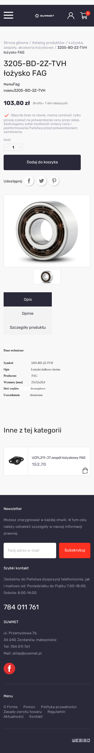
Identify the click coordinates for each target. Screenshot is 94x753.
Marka (8, 84)
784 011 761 (21, 607)
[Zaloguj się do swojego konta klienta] (70, 15)
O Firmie (11, 707)
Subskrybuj (75, 550)
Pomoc (29, 707)
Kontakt (36, 716)
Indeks (9, 91)
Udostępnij (29, 181)
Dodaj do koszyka (42, 162)
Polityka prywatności (59, 707)
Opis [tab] (28, 299)
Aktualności (14, 716)
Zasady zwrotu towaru (23, 712)
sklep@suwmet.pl (27, 653)
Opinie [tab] (28, 313)
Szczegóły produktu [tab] (28, 327)
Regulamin (56, 712)
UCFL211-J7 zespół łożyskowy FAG (59, 458)
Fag (16, 84)
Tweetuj (41, 181)
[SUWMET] (47, 15)
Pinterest (54, 181)
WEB (81, 741)
